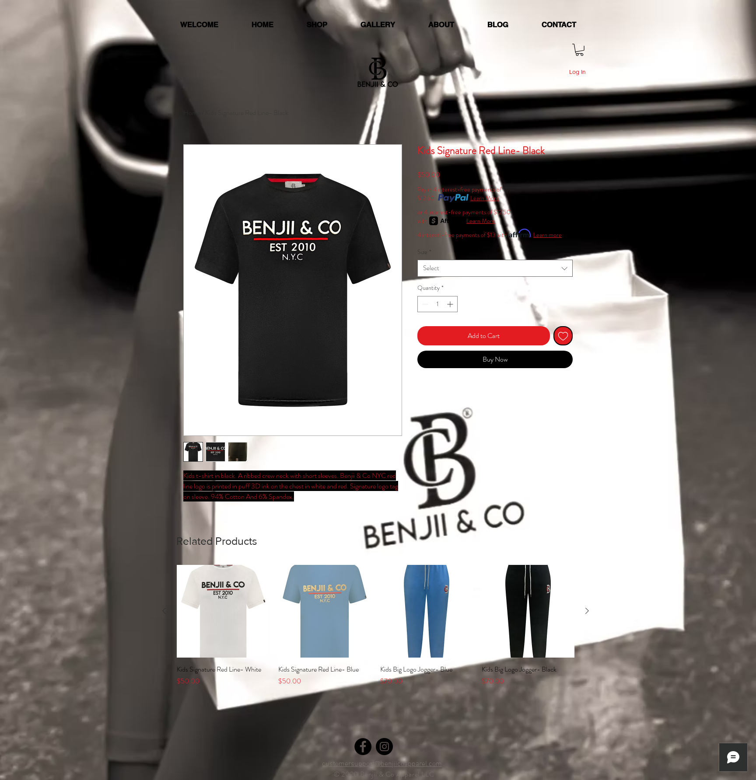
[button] (579, 50)
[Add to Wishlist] (563, 335)
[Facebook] (362, 746)
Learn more (547, 234)
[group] (375, 630)
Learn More (484, 198)
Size (424, 252)
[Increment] (450, 304)
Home (191, 113)
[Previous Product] (164, 611)
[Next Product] (587, 611)
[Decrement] (424, 304)
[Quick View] (223, 611)
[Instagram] (384, 746)
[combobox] (495, 268)
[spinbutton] (437, 304)
